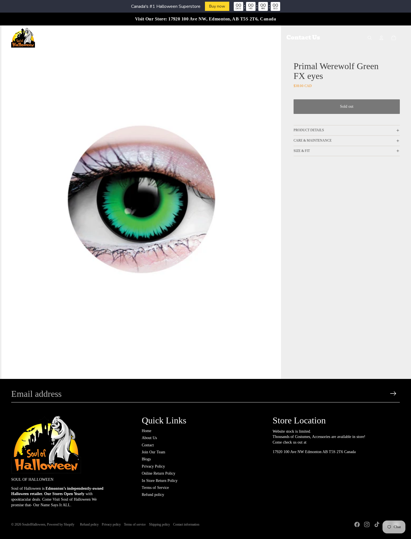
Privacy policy (111, 524)
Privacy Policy (153, 466)
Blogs (146, 459)
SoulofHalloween (33, 524)
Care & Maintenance (313, 140)
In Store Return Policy (160, 481)
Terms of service (135, 524)
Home (146, 431)
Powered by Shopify (60, 524)
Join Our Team (153, 452)
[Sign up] (393, 393)
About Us (149, 438)
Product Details (309, 130)
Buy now (217, 6)
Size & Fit (302, 151)
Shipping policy (159, 524)
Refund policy (153, 495)
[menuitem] (100, 38)
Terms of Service (155, 488)
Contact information (186, 524)
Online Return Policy (158, 473)
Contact (148, 445)
